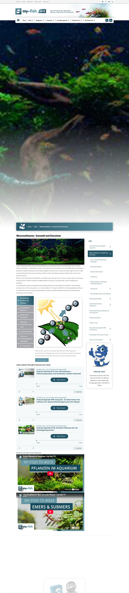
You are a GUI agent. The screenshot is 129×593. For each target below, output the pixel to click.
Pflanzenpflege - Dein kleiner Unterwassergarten (98, 282)
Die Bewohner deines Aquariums (96, 304)
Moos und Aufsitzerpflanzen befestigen (98, 260)
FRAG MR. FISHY (99, 372)
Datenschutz (38, 1)
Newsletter (30, 1)
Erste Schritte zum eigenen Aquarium (97, 247)
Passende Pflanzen (95, 266)
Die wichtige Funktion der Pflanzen (100, 293)
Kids (35, 227)
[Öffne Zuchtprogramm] (68, 20)
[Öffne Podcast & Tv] (81, 20)
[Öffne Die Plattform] (94, 20)
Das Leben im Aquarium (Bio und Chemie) (98, 328)
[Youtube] (109, 1)
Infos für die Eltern (95, 317)
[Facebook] (102, 1)
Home (30, 227)
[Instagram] (106, 1)
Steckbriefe (93, 288)
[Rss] (112, 1)
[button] (110, 247)
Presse (23, 1)
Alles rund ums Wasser (96, 339)
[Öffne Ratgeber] (43, 20)
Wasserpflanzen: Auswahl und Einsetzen (99, 254)
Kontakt (18, 1)
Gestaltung (93, 277)
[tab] (25, 300)
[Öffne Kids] (32, 20)
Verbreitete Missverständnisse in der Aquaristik (99, 311)
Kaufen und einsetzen (96, 271)
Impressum (46, 1)
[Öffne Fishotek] (53, 20)
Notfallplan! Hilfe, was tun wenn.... (100, 334)
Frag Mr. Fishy (94, 323)
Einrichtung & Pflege (95, 298)
